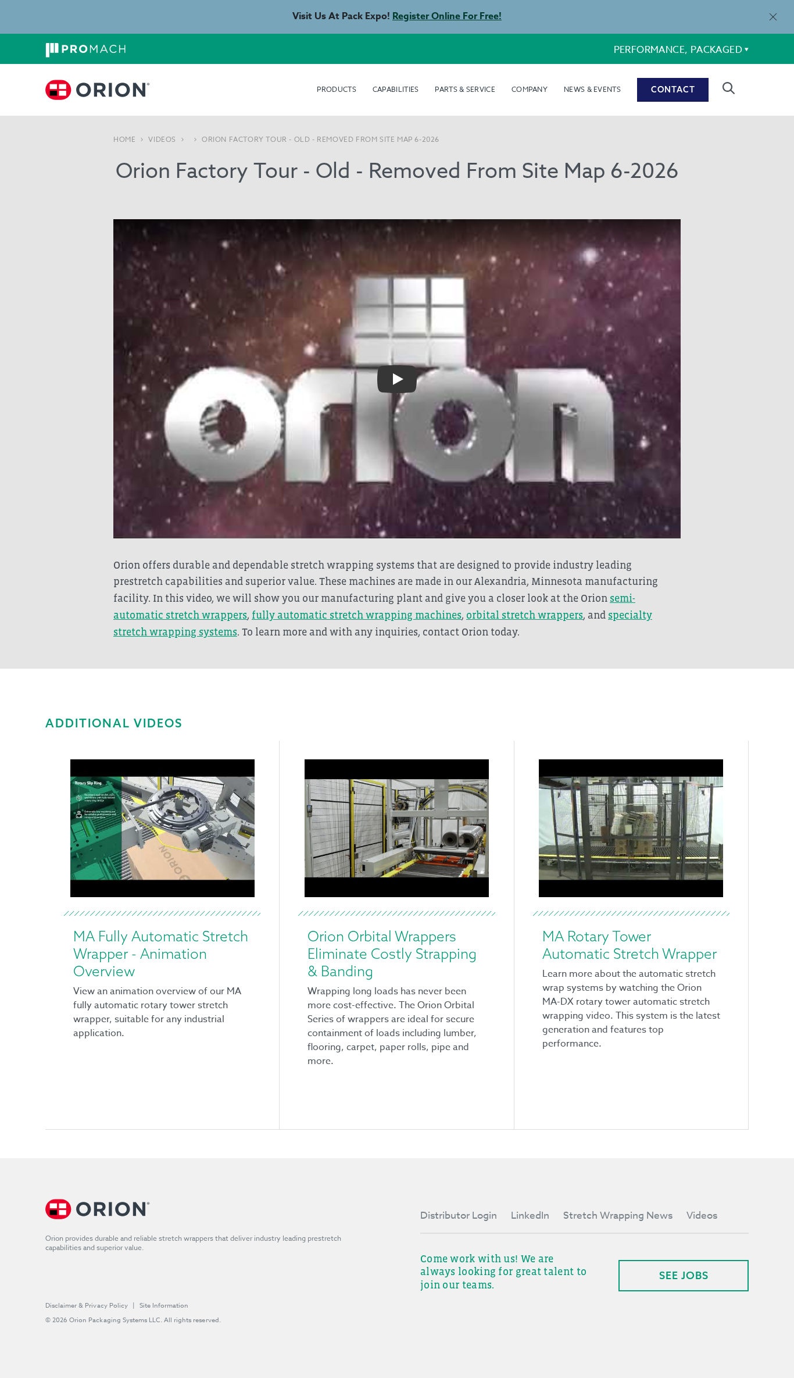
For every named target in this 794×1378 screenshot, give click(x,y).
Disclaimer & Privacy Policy (86, 1306)
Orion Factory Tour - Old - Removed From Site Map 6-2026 (320, 139)
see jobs (684, 1275)
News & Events (592, 89)
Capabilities (396, 89)
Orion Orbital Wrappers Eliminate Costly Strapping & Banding (392, 953)
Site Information (164, 1306)
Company (530, 89)
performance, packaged (678, 50)
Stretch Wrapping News (618, 1215)
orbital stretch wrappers (524, 615)
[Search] (729, 88)
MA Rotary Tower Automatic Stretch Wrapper (629, 944)
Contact (673, 89)
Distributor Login (458, 1215)
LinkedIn (530, 1215)
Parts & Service (465, 89)
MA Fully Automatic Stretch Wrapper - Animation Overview (160, 953)
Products (336, 89)
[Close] (773, 17)
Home (124, 139)
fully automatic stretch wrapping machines (357, 615)
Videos (162, 139)
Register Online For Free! (447, 16)
